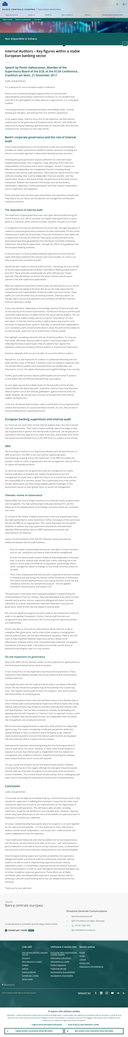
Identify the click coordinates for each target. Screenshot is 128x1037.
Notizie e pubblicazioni (87, 16)
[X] (95, 993)
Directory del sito (9, 984)
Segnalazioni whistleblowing (91, 967)
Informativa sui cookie (60, 962)
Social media (27, 979)
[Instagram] (106, 993)
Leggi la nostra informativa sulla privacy (47, 1024)
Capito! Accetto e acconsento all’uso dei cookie (34, 1031)
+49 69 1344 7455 (82, 926)
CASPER (82, 960)
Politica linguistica (58, 965)
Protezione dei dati (58, 969)
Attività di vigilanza (48, 16)
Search (117, 4)
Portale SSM (84, 963)
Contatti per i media (17, 930)
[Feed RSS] (123, 993)
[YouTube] (112, 993)
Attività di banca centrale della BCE (112, 16)
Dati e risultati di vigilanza (67, 16)
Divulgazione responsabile (62, 976)
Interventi (37, 19)
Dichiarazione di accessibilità (63, 972)
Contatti (25, 965)
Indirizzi (25, 969)
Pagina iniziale (7, 19)
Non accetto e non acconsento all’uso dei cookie (94, 1031)
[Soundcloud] (118, 993)
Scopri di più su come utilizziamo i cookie (83, 1024)
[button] (121, 4)
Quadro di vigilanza (31, 16)
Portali (82, 953)
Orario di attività (29, 972)
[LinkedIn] (101, 993)
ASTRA (82, 956)
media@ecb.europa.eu (85, 930)
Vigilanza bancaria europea (12, 16)
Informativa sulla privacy (61, 958)
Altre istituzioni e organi (32, 962)
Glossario (26, 958)
